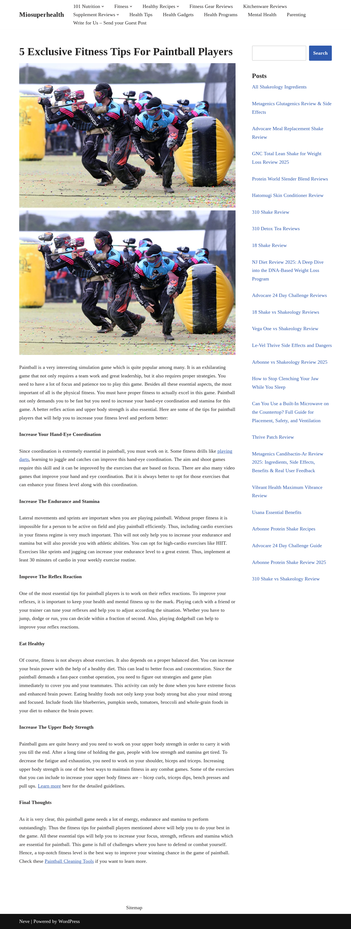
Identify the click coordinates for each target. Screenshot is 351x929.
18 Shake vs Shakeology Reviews (285, 312)
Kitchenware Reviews (265, 6)
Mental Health (262, 14)
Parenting (296, 14)
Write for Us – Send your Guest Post (109, 23)
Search (320, 53)
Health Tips (140, 14)
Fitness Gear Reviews (211, 6)
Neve (24, 921)
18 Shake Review (269, 245)
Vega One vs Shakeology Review (285, 328)
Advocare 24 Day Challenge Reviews (289, 295)
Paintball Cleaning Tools (69, 861)
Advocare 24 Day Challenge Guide (287, 545)
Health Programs (220, 14)
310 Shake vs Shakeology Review (286, 579)
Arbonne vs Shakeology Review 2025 (289, 362)
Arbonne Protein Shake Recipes (283, 529)
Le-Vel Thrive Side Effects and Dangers (292, 345)
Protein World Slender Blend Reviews (290, 179)
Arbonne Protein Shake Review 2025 (289, 562)
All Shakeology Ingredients (279, 87)
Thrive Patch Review (273, 437)
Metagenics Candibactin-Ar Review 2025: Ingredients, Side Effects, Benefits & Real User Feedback (287, 462)
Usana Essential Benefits (276, 512)
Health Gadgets (178, 14)
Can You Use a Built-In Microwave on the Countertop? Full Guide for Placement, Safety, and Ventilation (290, 412)
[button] (102, 6)
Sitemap (134, 907)
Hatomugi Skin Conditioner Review (288, 195)
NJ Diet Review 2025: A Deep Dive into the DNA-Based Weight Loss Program (288, 270)
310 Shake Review (270, 212)
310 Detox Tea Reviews (276, 228)
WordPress (69, 921)
